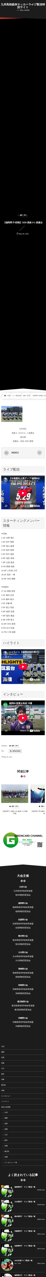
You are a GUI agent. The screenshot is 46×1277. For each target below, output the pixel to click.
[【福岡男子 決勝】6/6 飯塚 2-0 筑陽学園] (14, 793)
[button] (39, 452)
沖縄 (2, 1090)
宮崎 (2, 1079)
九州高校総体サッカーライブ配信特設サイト (23, 6)
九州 (2, 1046)
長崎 (2, 1063)
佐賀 (2, 1057)
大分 (2, 1068)
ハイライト (5, 1101)
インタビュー (6, 1096)
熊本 (2, 1074)
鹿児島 (3, 1085)
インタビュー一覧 (11, 1162)
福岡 (2, 1052)
